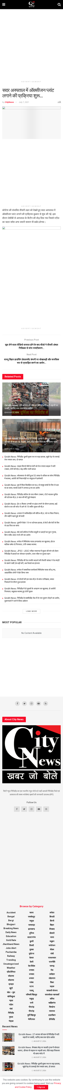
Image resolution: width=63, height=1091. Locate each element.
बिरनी (52, 921)
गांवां (11, 1008)
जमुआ (31, 921)
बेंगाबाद (52, 929)
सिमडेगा (52, 1007)
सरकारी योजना (51, 990)
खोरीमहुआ (11, 996)
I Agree (41, 1087)
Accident (11, 912)
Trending (11, 960)
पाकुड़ (31, 998)
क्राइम (11, 984)
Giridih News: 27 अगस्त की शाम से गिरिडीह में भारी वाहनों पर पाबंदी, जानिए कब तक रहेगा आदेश (31, 407)
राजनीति (52, 962)
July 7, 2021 (24, 102)
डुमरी (31, 941)
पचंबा (31, 982)
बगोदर (52, 912)
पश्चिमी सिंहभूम (31, 994)
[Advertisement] (31, 43)
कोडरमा (11, 976)
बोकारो (52, 933)
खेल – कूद (11, 992)
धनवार (31, 978)
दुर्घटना (31, 953)
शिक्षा (52, 982)
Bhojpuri (11, 924)
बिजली (52, 916)
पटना (31, 986)
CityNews (9, 102)
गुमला (11, 1017)
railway (11, 956)
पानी (31, 1003)
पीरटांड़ (31, 1007)
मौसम (52, 949)
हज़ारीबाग (52, 1015)
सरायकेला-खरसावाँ (52, 994)
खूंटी (11, 988)
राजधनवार (52, 957)
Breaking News (11, 928)
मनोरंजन (52, 945)
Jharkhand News (11, 944)
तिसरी (31, 945)
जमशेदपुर (31, 916)
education (11, 936)
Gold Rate (11, 940)
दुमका (32, 949)
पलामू (31, 990)
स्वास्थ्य (52, 1011)
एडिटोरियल (11, 972)
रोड (52, 970)
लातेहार (52, 974)
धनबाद (31, 970)
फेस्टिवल (31, 1019)
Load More (31, 611)
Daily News (11, 932)
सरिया (52, 998)
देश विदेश (31, 966)
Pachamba (11, 952)
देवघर (31, 957)
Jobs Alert (11, 948)
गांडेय (11, 1004)
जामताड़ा (31, 925)
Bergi (11, 920)
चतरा (31, 912)
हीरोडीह (52, 1019)
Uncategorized (11, 964)
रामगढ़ (52, 966)
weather (11, 968)
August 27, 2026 (12, 412)
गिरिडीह (11, 1013)
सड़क (52, 986)
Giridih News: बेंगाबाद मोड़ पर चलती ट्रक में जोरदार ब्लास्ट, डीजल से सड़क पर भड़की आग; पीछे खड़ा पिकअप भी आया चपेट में (31, 441)
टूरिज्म (31, 933)
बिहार (52, 925)
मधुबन (52, 941)
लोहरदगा (52, 978)
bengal (11, 916)
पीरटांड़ (31, 1011)
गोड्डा (11, 1021)
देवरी (31, 962)
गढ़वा (11, 1000)
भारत (52, 937)
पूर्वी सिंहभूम (31, 1015)
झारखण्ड (31, 929)
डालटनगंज (31, 937)
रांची (52, 953)
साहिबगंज (52, 1003)
